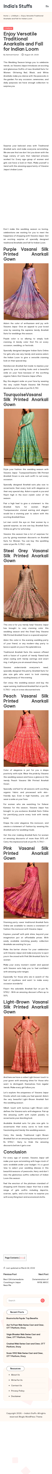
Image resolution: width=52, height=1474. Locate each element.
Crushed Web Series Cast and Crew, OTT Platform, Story (25, 1345)
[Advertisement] (26, 115)
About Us (15, 1374)
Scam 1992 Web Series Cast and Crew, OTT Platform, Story (24, 1354)
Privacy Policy (18, 1390)
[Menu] (47, 6)
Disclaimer (16, 1396)
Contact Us (16, 1385)
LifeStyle (8, 28)
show (22, 1258)
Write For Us (17, 1380)
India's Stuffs (17, 6)
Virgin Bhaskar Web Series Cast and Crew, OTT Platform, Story (23, 1335)
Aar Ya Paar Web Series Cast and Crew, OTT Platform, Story (25, 1326)
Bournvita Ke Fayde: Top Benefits (22, 1318)
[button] (43, 1301)
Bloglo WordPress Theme (30, 1416)
